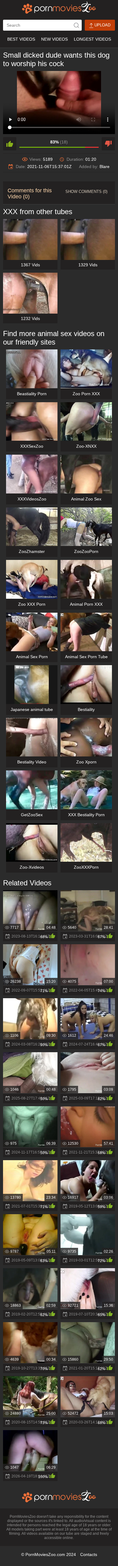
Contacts (88, 1554)
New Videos (54, 39)
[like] (9, 143)
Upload (101, 25)
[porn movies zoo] (59, 8)
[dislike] (108, 143)
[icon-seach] (76, 25)
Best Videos (21, 39)
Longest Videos (92, 39)
